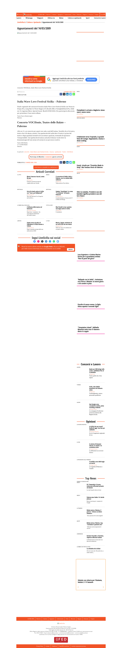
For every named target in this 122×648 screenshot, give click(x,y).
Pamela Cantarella (32, 210)
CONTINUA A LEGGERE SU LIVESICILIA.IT (46, 167)
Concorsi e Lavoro (94, 18)
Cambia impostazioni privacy (78, 646)
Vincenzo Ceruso (93, 449)
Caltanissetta (68, 14)
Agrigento (60, 14)
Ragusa (85, 14)
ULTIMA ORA (41, 14)
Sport (82, 18)
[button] (78, 587)
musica (52, 152)
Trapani (97, 14)
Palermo (48, 14)
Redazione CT (31, 194)
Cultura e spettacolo (69, 18)
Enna (74, 14)
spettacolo (58, 152)
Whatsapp (23, 18)
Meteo (55, 18)
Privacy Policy (39, 646)
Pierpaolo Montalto (94, 431)
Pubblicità (54, 646)
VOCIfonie (70, 152)
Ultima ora (45, 18)
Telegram (34, 18)
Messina (79, 14)
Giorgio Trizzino (93, 465)
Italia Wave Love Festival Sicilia (39, 152)
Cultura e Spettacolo (34, 22)
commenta (48, 157)
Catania (54, 14)
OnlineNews (80, 114)
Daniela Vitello (93, 409)
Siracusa (91, 14)
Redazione (22, 92)
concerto (26, 152)
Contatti (47, 646)
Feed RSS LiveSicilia (64, 646)
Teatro (64, 152)
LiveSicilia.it (21, 22)
